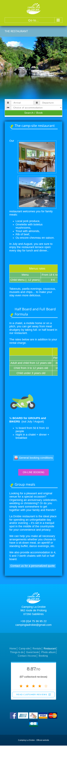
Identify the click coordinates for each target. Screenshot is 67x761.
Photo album (48, 652)
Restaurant (50, 648)
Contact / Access (27, 655)
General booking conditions (36, 457)
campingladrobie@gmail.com (33, 624)
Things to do (17, 652)
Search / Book (33, 112)
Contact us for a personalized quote (32, 565)
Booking (43, 655)
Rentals (37, 648)
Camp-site (24, 648)
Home (13, 648)
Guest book (32, 652)
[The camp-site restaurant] (37, 142)
